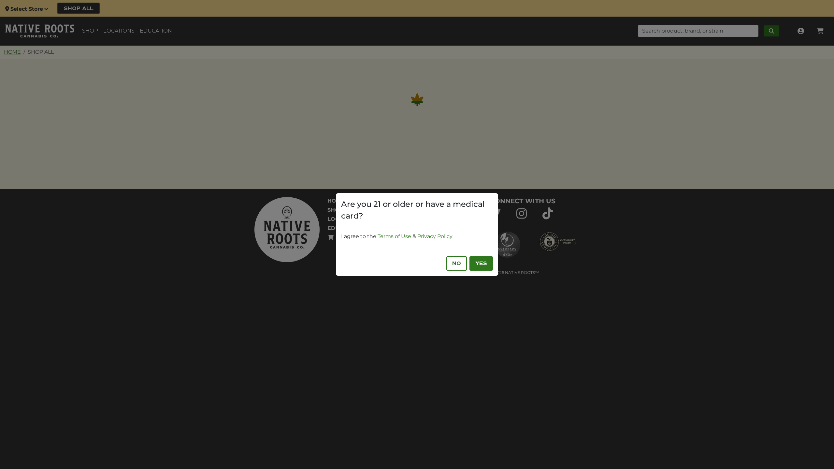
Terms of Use (394, 236)
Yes (481, 263)
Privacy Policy (435, 236)
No (456, 263)
